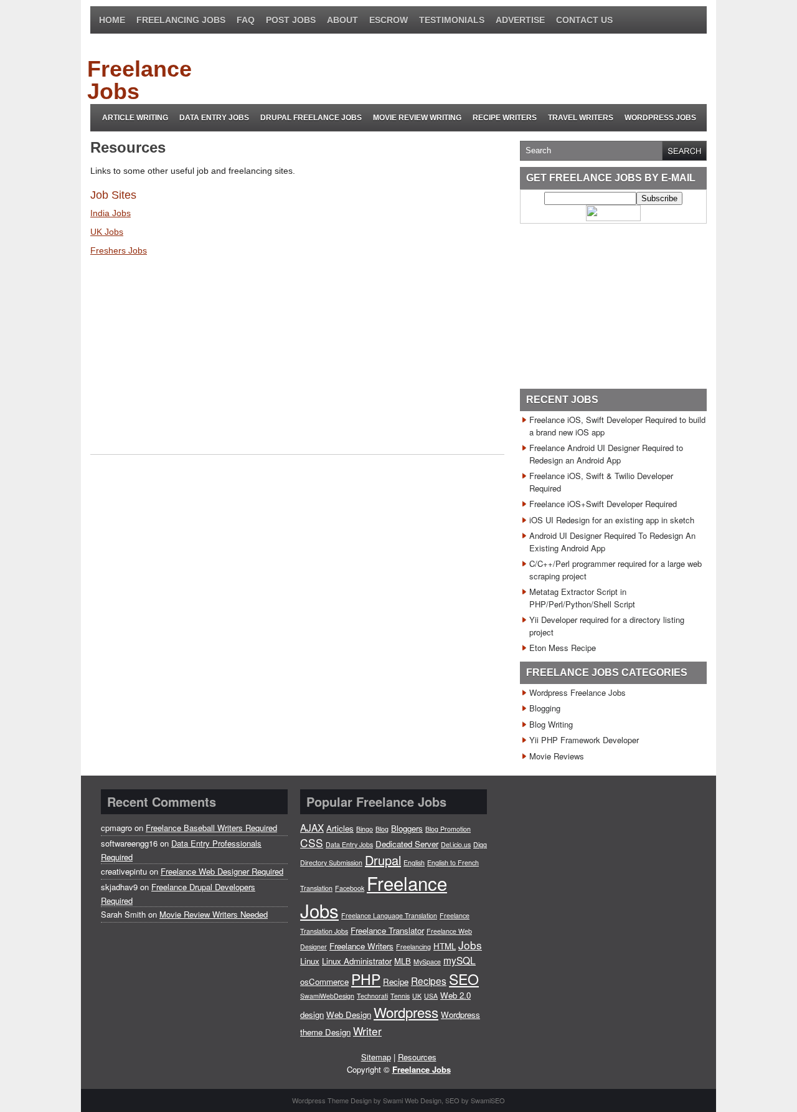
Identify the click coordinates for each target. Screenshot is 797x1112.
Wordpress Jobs (660, 117)
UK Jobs (106, 232)
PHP (365, 978)
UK (417, 995)
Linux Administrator (357, 961)
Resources (417, 1057)
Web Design (348, 1014)
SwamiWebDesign (327, 995)
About (342, 20)
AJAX (312, 827)
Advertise (520, 20)
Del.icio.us (456, 844)
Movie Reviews (556, 756)
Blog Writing (551, 724)
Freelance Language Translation (389, 915)
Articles (340, 828)
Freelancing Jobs (180, 20)
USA (431, 995)
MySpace (427, 961)
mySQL (459, 960)
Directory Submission (331, 862)
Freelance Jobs (139, 80)
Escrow (388, 20)
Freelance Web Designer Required (222, 871)
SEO (464, 978)
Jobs (470, 945)
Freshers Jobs (118, 250)
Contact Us (584, 20)
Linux (309, 961)
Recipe (395, 981)
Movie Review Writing (417, 117)
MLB (402, 961)
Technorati (372, 995)
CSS (311, 842)
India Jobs (110, 213)
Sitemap (376, 1057)
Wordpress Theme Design (332, 1100)
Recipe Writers (505, 117)
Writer (367, 1030)
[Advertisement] (478, 69)
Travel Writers (580, 117)
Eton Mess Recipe (562, 647)
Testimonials (451, 20)
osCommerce (324, 981)
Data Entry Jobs (214, 117)
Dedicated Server (406, 844)
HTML (444, 946)
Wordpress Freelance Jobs (577, 692)
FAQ (246, 20)
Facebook (349, 888)
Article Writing (135, 117)
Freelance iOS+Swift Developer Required (603, 504)
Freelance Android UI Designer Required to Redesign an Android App (606, 454)
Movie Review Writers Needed (213, 914)
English (414, 862)
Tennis (400, 995)
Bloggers (407, 828)
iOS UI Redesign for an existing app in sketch (611, 520)
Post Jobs (291, 20)
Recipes (428, 980)
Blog (382, 829)
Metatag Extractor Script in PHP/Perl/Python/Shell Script (582, 598)
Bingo (364, 829)
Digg (480, 844)
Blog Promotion (448, 829)
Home (112, 20)
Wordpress (406, 1012)
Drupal (383, 860)
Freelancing (413, 946)
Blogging (544, 708)
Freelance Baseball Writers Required (211, 828)
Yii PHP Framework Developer (584, 740)
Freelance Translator (387, 930)
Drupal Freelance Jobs (311, 117)
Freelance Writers (361, 946)
